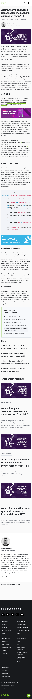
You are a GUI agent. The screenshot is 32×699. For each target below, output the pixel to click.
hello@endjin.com (11, 608)
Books (19, 662)
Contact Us (5, 667)
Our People (5, 624)
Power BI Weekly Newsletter (22, 653)
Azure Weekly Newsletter (21, 648)
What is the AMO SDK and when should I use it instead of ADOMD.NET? (15, 347)
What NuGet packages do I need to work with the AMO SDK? (14, 370)
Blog (18, 641)
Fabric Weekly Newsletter (21, 658)
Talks (18, 644)
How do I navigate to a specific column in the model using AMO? (13, 355)
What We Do (21, 621)
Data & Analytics (21, 624)
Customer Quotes (6, 647)
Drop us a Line (6, 676)
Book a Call (5, 673)
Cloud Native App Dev (23, 630)
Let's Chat (4, 670)
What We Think (21, 638)
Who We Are (5, 621)
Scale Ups (4, 653)
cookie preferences (14, 688)
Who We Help (6, 638)
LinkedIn (6, 577)
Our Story (4, 627)
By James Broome (12, 24)
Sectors (4, 650)
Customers (5, 641)
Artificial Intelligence (22, 627)
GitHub (9, 577)
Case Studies (5, 644)
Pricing (19, 633)
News (3, 633)
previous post (9, 46)
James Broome (6, 548)
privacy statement (11, 685)
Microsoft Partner (7, 630)
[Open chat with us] (29, 696)
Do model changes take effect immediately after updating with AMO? (15, 362)
